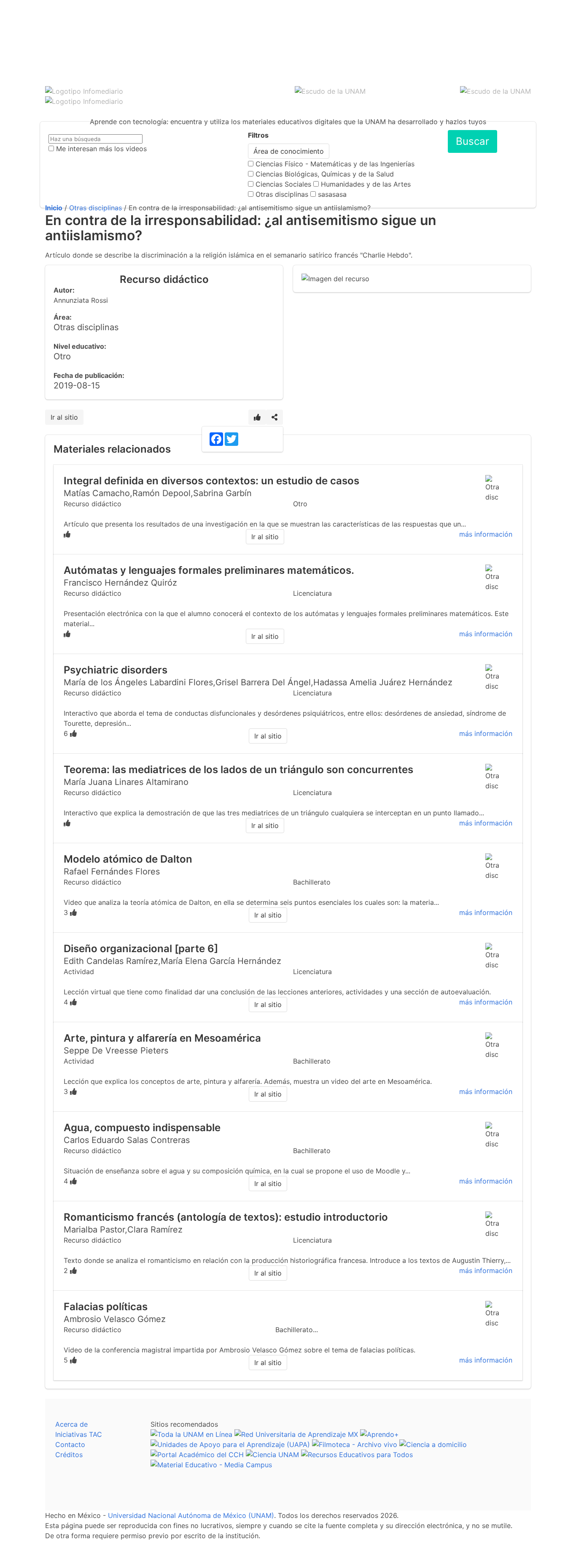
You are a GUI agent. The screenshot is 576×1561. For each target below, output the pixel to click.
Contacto (70, 1444)
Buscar (472, 141)
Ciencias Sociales (283, 184)
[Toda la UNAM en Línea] (191, 1434)
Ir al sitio (64, 417)
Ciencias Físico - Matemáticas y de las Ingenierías (335, 164)
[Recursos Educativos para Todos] (357, 1454)
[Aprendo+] (379, 1434)
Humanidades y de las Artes (366, 184)
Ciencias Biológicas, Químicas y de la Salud (325, 174)
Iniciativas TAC (78, 1434)
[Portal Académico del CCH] (197, 1454)
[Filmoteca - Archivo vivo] (354, 1444)
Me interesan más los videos (101, 148)
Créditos (69, 1454)
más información (485, 534)
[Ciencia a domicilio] (433, 1444)
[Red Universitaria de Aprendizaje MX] (296, 1434)
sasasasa (332, 194)
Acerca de (71, 1424)
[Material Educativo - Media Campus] (211, 1465)
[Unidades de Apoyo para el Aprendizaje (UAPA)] (230, 1444)
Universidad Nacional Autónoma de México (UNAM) (191, 1515)
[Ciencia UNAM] (272, 1454)
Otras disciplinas (282, 194)
